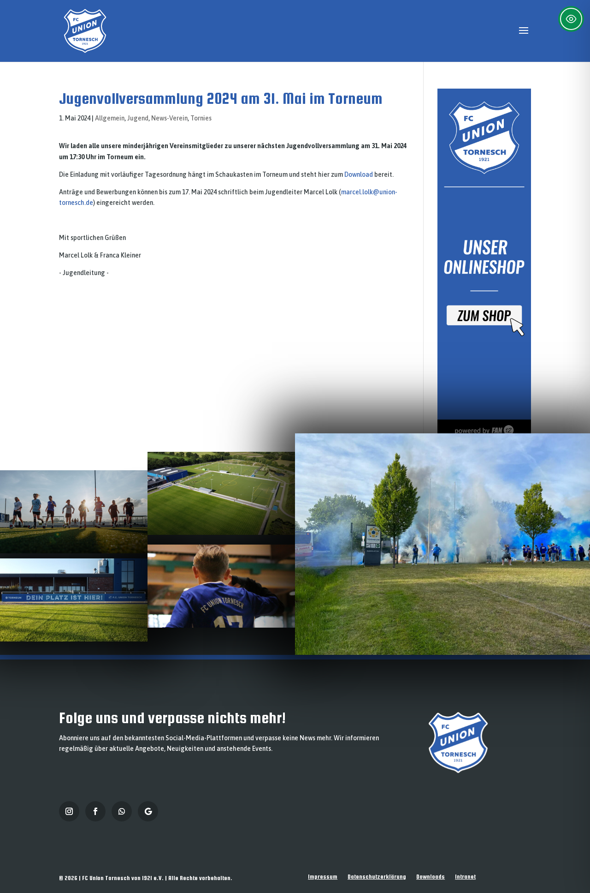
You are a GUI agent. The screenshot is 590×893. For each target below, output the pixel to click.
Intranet (465, 877)
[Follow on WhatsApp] (122, 811)
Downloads (430, 877)
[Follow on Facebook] (95, 811)
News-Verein (169, 118)
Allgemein (109, 118)
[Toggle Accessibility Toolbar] (571, 19)
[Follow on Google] (148, 811)
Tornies (201, 118)
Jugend (137, 118)
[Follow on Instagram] (69, 811)
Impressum (322, 877)
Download (358, 174)
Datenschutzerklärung (377, 877)
